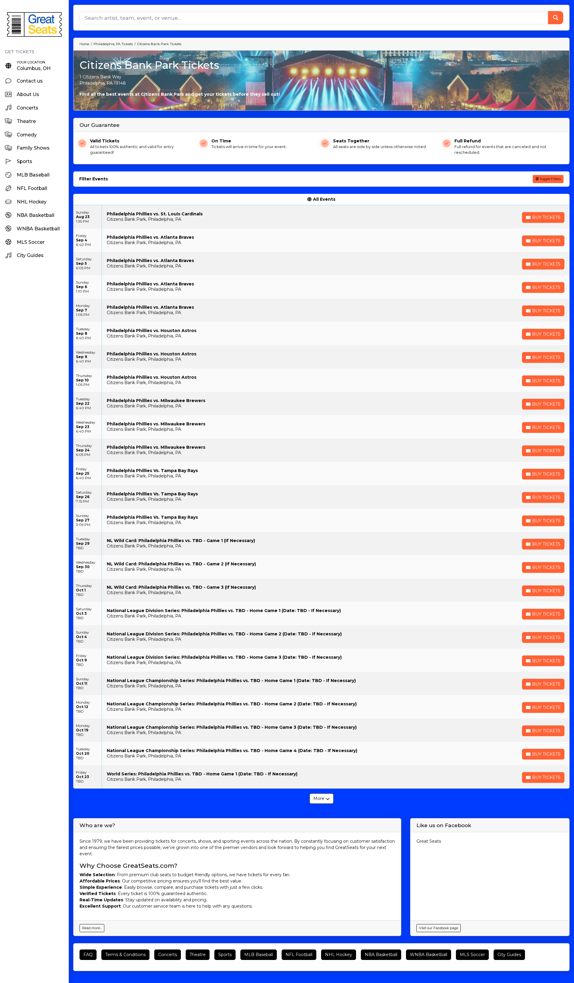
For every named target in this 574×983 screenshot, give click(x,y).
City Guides (509, 954)
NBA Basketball (381, 954)
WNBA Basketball (428, 954)
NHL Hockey (338, 954)
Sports (225, 954)
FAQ (88, 954)
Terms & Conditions (125, 954)
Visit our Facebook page (438, 928)
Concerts (167, 954)
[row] (321, 217)
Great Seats (428, 841)
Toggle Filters (550, 179)
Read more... (92, 928)
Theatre (198, 954)
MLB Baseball (258, 954)
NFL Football (299, 954)
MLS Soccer (472, 954)
